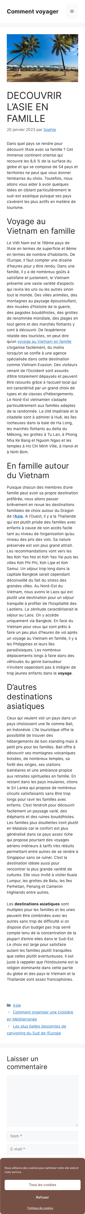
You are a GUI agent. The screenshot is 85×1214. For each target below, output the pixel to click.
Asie (17, 1005)
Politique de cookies (40, 1208)
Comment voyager (32, 11)
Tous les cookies (42, 1185)
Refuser (42, 1197)
